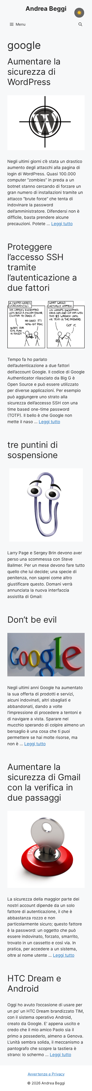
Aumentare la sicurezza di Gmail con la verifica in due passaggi (43, 782)
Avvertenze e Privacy (46, 1074)
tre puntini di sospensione (32, 450)
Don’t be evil (32, 619)
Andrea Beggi (46, 8)
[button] (80, 24)
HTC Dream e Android (34, 983)
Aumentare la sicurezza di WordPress (34, 71)
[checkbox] (79, 13)
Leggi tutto (62, 223)
